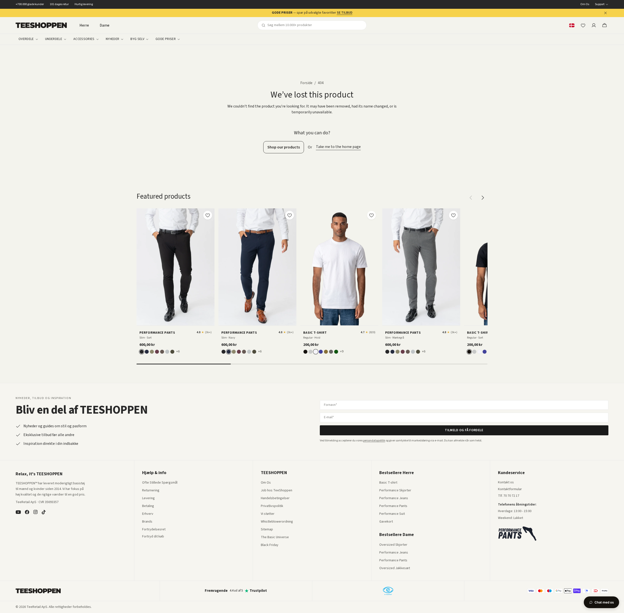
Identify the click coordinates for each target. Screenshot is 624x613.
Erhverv (147, 513)
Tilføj (178, 320)
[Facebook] (27, 512)
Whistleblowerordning (277, 521)
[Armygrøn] (326, 352)
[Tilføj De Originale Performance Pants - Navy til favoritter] (289, 215)
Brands (147, 522)
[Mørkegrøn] (172, 352)
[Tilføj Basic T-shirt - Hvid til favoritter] (371, 215)
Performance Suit (392, 514)
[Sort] (141, 352)
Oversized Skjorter (393, 545)
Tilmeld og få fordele (464, 430)
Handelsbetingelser (275, 498)
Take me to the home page (338, 146)
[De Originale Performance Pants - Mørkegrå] (421, 266)
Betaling (148, 506)
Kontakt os (506, 482)
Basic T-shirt (388, 483)
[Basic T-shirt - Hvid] (339, 266)
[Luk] (605, 13)
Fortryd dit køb (153, 537)
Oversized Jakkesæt (394, 568)
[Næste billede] (209, 266)
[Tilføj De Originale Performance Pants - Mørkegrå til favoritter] (453, 215)
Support (599, 4)
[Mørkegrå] (331, 352)
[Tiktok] (43, 512)
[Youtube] (18, 512)
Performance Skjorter (395, 490)
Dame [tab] (104, 25)
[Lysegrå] (167, 352)
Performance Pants (393, 506)
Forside (306, 83)
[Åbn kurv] (604, 25)
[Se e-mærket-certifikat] (388, 591)
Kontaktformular (510, 489)
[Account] (594, 25)
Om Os (584, 4)
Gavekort (386, 522)
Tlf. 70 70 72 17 (508, 495)
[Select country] (571, 25)
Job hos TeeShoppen (276, 490)
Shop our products (283, 147)
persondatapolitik (374, 440)
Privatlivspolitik (272, 506)
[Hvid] (315, 352)
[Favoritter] (583, 25)
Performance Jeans (393, 498)
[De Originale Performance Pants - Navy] (257, 266)
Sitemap (267, 529)
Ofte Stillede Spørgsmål (159, 483)
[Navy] (147, 352)
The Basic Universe (275, 537)
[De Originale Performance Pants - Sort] (175, 266)
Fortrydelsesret (154, 529)
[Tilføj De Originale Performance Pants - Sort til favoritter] (207, 215)
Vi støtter (267, 514)
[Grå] (310, 352)
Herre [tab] (84, 25)
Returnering (150, 490)
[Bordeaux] (157, 352)
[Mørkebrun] (162, 352)
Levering (148, 498)
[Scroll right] (483, 198)
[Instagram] (35, 512)
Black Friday (269, 545)
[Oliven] (152, 352)
